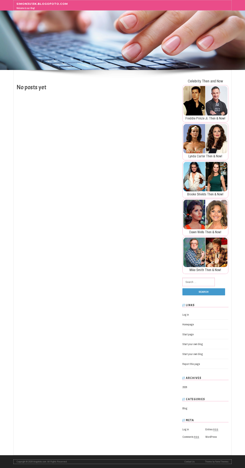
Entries (211, 429)
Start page (188, 334)
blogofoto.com (39, 461)
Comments (190, 437)
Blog (184, 408)
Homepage (188, 324)
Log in (185, 314)
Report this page (191, 364)
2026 (184, 387)
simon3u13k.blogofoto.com (42, 3)
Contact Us (189, 461)
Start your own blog (192, 344)
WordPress (211, 437)
